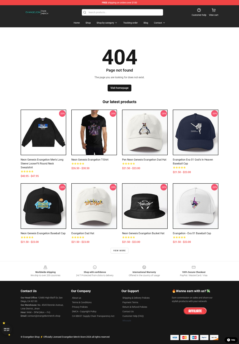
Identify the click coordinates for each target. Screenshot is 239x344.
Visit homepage (119, 87)
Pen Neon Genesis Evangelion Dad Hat (144, 159)
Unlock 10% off (6, 329)
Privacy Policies (80, 307)
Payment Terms (130, 302)
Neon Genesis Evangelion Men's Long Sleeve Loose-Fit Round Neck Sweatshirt (42, 163)
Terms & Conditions (82, 302)
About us (76, 298)
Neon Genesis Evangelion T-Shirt (89, 159)
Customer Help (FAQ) (133, 316)
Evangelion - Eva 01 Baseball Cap (192, 233)
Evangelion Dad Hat (82, 233)
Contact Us (128, 311)
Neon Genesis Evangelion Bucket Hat (143, 233)
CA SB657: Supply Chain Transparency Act (93, 316)
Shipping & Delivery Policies (136, 298)
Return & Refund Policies (134, 307)
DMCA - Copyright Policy (84, 311)
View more (119, 251)
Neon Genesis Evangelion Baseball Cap (43, 233)
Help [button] (233, 340)
